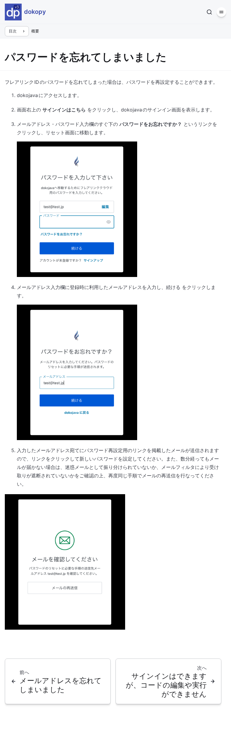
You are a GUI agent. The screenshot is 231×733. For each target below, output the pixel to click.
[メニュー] (221, 12)
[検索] (209, 12)
